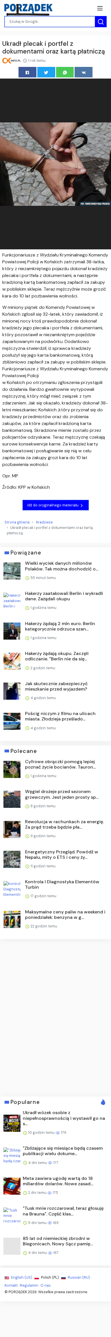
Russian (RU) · (79, 1277)
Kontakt (11, 1285)
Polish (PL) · (50, 1277)
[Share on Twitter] (46, 72)
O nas (45, 1285)
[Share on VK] (83, 72)
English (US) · (22, 1277)
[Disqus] (55, 1017)
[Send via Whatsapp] (65, 72)
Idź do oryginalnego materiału (53, 505)
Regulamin (29, 1285)
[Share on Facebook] (27, 72)
